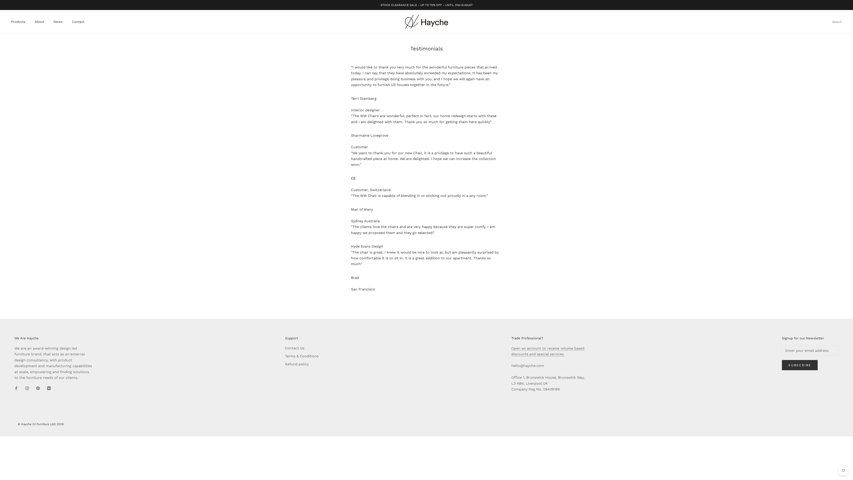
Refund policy (297, 364)
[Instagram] (27, 388)
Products (18, 22)
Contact (78, 22)
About (39, 22)
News (58, 22)
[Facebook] (16, 388)
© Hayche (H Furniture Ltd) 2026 (41, 424)
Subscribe (799, 365)
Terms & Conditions (302, 356)
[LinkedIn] (49, 388)
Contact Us (294, 348)
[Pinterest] (38, 388)
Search (837, 22)
